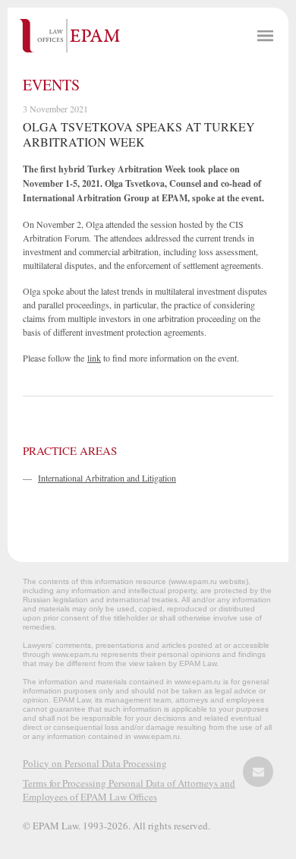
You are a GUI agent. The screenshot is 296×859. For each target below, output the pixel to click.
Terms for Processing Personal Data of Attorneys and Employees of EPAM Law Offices (129, 790)
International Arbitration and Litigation (107, 478)
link (94, 358)
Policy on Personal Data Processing (95, 763)
